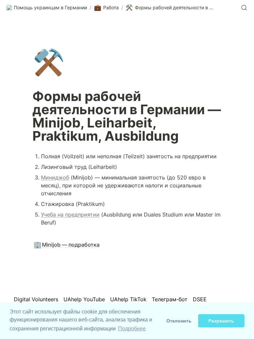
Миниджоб (55, 177)
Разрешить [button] (221, 320)
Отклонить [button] (178, 320)
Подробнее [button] (132, 328)
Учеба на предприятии (70, 214)
